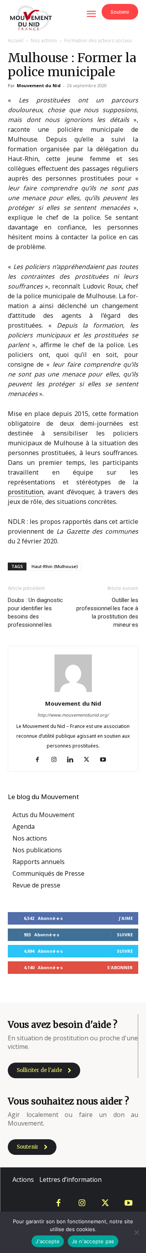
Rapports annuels (38, 861)
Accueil (15, 40)
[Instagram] (56, 760)
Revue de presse (36, 885)
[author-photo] (73, 691)
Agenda (23, 826)
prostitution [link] (25, 492)
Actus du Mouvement (43, 814)
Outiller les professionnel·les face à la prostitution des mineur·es (107, 612)
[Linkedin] (73, 760)
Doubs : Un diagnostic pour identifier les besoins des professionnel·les (35, 612)
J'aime (126, 918)
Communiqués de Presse (48, 873)
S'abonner (120, 967)
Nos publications (37, 850)
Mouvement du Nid (39, 85)
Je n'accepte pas (93, 1241)
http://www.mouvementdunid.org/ (73, 715)
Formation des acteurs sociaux (98, 40)
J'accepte (47, 1241)
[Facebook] (40, 760)
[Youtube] (105, 760)
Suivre (125, 935)
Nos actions (44, 40)
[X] (89, 760)
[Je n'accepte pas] (136, 1232)
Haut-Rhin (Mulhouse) (55, 566)
